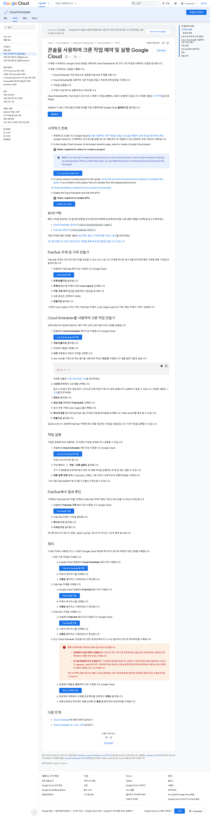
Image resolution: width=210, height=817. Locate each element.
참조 (25, 18)
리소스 (34, 18)
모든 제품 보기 (48, 781)
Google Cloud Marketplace (53, 790)
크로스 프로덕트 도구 (64, 3)
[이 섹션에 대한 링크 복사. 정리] (57, 544)
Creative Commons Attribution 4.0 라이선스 (94, 755)
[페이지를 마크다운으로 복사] (75, 56)
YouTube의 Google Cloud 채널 (181, 794)
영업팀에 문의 (47, 794)
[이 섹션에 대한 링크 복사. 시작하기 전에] (70, 128)
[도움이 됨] (163, 43)
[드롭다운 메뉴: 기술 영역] (49, 3)
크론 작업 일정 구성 (76, 378)
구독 (179, 811)
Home (50, 43)
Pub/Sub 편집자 (61, 230)
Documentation (62, 43)
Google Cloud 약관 (93, 811)
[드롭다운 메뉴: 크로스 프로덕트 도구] (76, 3)
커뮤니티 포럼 (89, 781)
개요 (5, 18)
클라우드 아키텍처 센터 (135, 794)
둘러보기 (55, 114)
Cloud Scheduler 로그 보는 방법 (68, 725)
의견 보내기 (161, 50)
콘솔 (168, 3)
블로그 (171, 781)
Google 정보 (47, 811)
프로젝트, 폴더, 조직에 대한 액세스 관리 (97, 235)
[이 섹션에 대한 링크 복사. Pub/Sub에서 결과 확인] (84, 492)
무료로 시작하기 (196, 12)
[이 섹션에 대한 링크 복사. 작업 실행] (64, 435)
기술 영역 (42, 3)
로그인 (204, 3)
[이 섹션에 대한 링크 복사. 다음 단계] (64, 712)
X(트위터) (172, 790)
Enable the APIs (64, 204)
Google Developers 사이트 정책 (77, 758)
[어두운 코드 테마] (161, 366)
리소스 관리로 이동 (70, 690)
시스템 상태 (89, 794)
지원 (86, 785)
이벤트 (171, 785)
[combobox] (145, 3)
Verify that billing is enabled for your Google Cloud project (82, 187)
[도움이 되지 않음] (167, 43)
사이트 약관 (77, 811)
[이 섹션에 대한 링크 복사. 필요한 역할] (64, 213)
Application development (83, 43)
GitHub (129, 781)
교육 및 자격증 (132, 799)
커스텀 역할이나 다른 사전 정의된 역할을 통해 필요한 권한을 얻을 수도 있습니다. (86, 241)
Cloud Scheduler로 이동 (68, 337)
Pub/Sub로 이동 (64, 275)
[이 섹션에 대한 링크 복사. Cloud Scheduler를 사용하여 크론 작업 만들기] (118, 318)
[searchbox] (19, 27)
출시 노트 (88, 790)
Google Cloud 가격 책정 (52, 785)
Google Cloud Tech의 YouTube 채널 (183, 799)
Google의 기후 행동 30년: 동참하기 (118, 811)
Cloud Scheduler (20, 12)
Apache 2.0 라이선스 (154, 755)
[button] (111, 149)
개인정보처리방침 (62, 811)
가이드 (15, 18)
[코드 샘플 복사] (166, 366)
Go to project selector (68, 173)
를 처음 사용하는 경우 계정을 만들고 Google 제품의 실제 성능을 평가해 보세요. (126, 135)
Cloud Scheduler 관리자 (65, 224)
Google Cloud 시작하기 (136, 785)
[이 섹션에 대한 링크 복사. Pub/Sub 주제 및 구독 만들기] (92, 252)
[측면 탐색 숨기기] (34, 812)
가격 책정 (157, 96)
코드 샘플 (130, 790)
